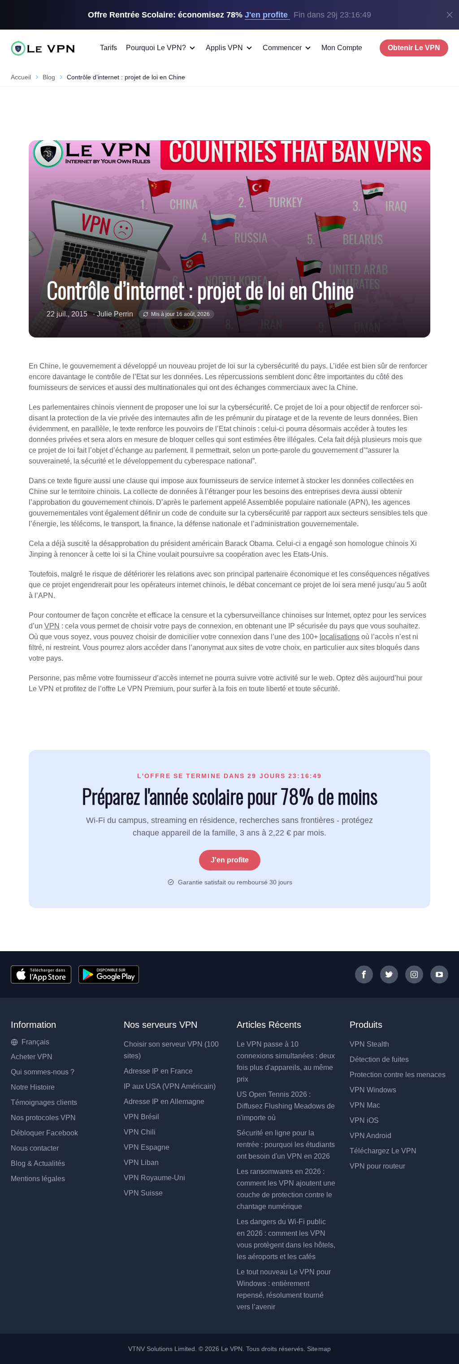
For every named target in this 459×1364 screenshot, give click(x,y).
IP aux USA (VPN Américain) (170, 1086)
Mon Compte (341, 48)
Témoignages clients (44, 1102)
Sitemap (319, 1348)
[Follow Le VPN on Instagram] (414, 974)
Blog (49, 77)
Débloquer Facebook (44, 1133)
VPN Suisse (143, 1193)
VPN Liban (141, 1162)
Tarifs (108, 48)
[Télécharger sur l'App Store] (41, 974)
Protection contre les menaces (398, 1074)
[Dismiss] (449, 15)
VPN (52, 626)
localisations (339, 637)
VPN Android (370, 1135)
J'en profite (230, 860)
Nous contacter (35, 1148)
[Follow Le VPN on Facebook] (364, 974)
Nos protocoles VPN (43, 1118)
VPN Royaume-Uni (154, 1178)
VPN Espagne (146, 1147)
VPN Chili (140, 1132)
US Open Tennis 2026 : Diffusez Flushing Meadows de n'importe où (286, 1106)
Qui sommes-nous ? (42, 1072)
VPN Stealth (369, 1044)
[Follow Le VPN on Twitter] (389, 974)
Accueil (21, 77)
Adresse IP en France (158, 1071)
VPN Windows (373, 1090)
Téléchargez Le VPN (383, 1151)
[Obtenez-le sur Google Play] (108, 974)
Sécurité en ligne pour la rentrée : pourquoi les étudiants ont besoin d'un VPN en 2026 (286, 1144)
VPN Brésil (141, 1117)
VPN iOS (364, 1120)
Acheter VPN (31, 1057)
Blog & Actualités (38, 1163)
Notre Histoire (33, 1087)
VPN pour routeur (377, 1166)
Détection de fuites (379, 1059)
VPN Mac (365, 1105)
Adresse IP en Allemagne (164, 1101)
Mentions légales (38, 1178)
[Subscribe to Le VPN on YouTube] (439, 974)
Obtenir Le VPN (414, 48)
